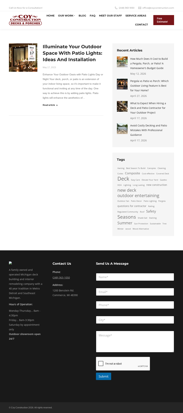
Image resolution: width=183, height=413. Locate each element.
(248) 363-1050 (126, 7)
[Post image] (122, 61)
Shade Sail (142, 218)
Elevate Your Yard (150, 180)
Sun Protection (141, 223)
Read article (49, 105)
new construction (156, 185)
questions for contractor (131, 206)
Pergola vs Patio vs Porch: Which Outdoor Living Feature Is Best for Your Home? (149, 85)
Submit (103, 376)
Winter (120, 229)
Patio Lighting (150, 201)
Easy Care (135, 180)
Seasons (126, 216)
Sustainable (155, 223)
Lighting (127, 185)
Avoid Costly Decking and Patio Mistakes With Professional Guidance (148, 130)
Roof (142, 212)
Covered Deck (162, 173)
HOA (119, 185)
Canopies (151, 168)
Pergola (161, 201)
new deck (126, 190)
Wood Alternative (141, 229)
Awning (120, 168)
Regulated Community (127, 212)
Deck (123, 178)
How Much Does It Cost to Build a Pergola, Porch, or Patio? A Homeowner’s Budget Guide (149, 63)
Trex (164, 223)
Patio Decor (136, 201)
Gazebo (163, 180)
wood (128, 229)
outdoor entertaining (138, 195)
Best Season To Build (135, 168)
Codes (120, 173)
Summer (124, 223)
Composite (132, 173)
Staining (153, 218)
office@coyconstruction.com (158, 7)
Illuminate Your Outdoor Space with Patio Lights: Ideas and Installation (72, 53)
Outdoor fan (123, 201)
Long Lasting (139, 185)
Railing (151, 206)
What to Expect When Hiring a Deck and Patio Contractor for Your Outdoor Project (148, 108)
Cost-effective (148, 173)
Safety (151, 211)
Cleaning (162, 168)
